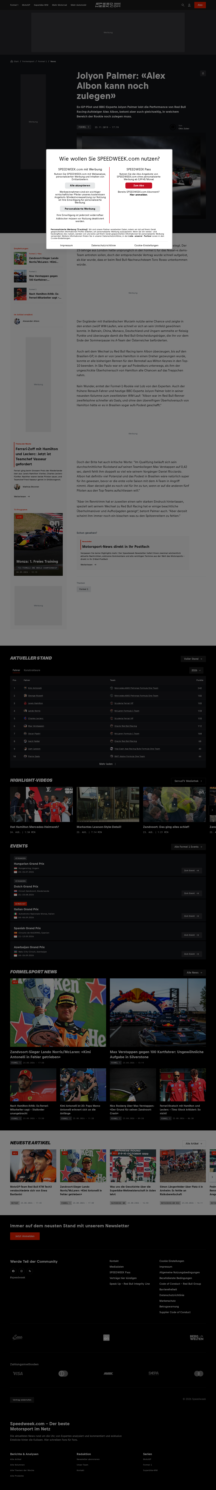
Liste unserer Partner (140, 236)
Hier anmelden (138, 194)
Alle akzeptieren (80, 185)
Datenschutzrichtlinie (103, 245)
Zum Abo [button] (138, 185)
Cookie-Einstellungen (146, 245)
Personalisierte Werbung (80, 208)
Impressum (66, 245)
